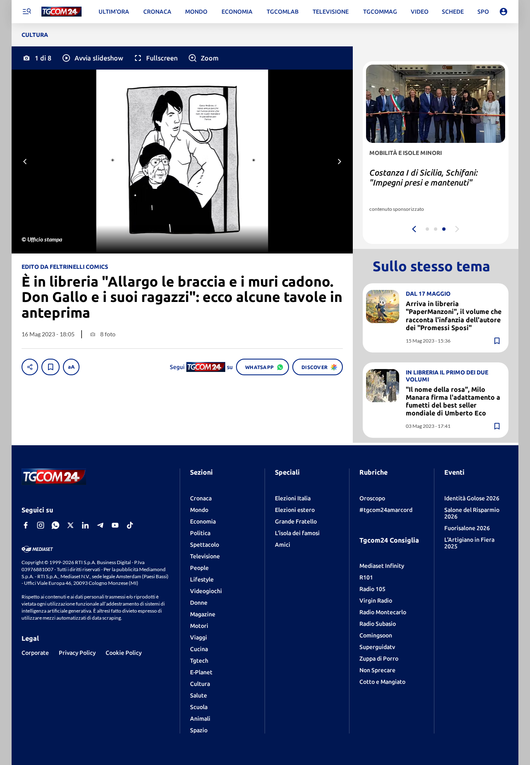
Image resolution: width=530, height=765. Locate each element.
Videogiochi (206, 591)
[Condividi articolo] (30, 367)
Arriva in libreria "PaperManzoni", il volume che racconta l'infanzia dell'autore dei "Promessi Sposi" (453, 315)
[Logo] (61, 12)
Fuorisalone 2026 (467, 528)
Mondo (199, 510)
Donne (198, 602)
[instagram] (40, 525)
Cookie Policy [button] (124, 652)
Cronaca (201, 498)
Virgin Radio (375, 600)
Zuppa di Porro (378, 658)
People (199, 568)
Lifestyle (202, 579)
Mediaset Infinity (381, 565)
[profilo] (503, 12)
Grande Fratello (296, 521)
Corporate (35, 652)
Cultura (200, 684)
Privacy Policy (77, 652)
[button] (92, 58)
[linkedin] (85, 525)
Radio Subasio (377, 623)
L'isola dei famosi (297, 533)
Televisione (205, 556)
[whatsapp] (55, 525)
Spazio (198, 730)
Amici (282, 544)
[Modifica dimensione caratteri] (71, 367)
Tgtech (199, 660)
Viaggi (198, 637)
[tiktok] (130, 525)
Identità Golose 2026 (471, 498)
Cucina (199, 649)
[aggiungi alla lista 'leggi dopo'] (50, 367)
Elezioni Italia (293, 498)
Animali (200, 718)
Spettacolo (204, 544)
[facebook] (26, 525)
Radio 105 (372, 589)
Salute (198, 695)
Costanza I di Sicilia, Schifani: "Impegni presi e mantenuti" (423, 177)
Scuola (198, 707)
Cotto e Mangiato (382, 681)
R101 (366, 577)
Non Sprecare (377, 670)
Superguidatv (377, 647)
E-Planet (201, 672)
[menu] (26, 12)
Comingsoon (375, 635)
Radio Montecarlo (382, 612)
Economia (203, 521)
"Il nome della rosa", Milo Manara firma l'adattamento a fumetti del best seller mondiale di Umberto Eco (453, 401)
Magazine (202, 614)
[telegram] (100, 525)
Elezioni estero (295, 510)
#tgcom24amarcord (385, 510)
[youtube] (115, 525)
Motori (199, 626)
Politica (200, 533)
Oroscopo (372, 498)
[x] (70, 525)
